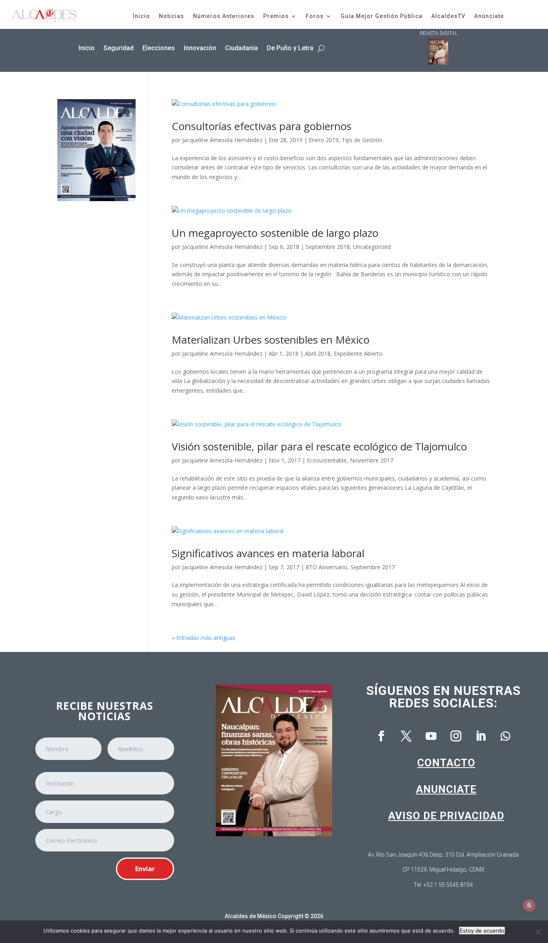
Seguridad (119, 48)
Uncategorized (372, 247)
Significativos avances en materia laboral (268, 553)
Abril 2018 (318, 353)
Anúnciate (489, 16)
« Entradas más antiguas (203, 638)
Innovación (200, 48)
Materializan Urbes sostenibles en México (270, 339)
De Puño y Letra (290, 48)
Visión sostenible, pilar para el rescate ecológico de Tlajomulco (319, 446)
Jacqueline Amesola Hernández (222, 140)
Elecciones (158, 48)
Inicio (141, 16)
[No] (538, 932)
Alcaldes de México (250, 916)
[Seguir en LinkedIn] (480, 736)
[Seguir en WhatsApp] (505, 736)
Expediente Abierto (358, 353)
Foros (315, 16)
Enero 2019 (324, 140)
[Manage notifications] (529, 905)
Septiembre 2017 (373, 567)
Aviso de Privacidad (446, 816)
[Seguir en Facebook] (381, 736)
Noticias (171, 16)
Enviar (145, 868)
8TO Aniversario (326, 567)
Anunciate (446, 789)
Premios (276, 16)
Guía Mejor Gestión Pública (381, 16)
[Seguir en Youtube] (431, 736)
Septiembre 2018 (328, 247)
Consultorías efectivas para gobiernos (261, 126)
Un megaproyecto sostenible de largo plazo (275, 233)
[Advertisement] (96, 333)
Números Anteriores (223, 16)
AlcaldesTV (448, 16)
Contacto (446, 763)
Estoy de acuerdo (482, 930)
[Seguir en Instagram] (456, 736)
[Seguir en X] (406, 736)
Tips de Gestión (362, 140)
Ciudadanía (241, 48)
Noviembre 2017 (371, 460)
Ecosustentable (327, 460)
